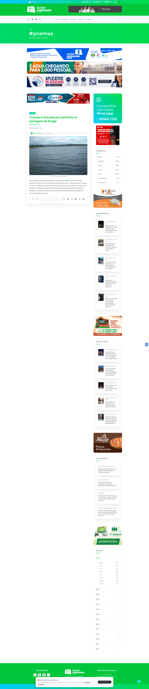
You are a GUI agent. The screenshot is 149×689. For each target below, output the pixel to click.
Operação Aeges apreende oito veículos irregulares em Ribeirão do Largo (111, 247)
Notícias (64, 19)
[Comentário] (33, 199)
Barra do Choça (108, 182)
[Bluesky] (83, 199)
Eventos (73, 19)
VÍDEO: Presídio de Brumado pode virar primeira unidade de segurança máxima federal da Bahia (111, 420)
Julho (108, 566)
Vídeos (81, 19)
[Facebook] (32, 19)
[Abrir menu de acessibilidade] (139, 681)
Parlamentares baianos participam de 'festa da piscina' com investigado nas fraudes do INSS (111, 355)
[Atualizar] (119, 2)
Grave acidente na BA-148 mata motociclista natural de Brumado (111, 388)
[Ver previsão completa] (115, 2)
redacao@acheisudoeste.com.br (107, 676)
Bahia (108, 174)
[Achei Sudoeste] (39, 9)
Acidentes (108, 161)
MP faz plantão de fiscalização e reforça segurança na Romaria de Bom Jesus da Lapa (110, 372)
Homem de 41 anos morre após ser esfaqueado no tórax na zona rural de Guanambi (110, 265)
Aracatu (108, 170)
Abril (108, 575)
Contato (89, 19)
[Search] (118, 19)
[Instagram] (28, 19)
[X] (40, 19)
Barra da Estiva (108, 178)
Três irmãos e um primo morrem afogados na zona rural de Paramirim (110, 404)
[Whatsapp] (64, 199)
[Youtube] (36, 19)
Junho (108, 569)
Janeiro (108, 584)
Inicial (57, 19)
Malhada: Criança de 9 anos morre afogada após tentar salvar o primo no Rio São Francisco (111, 302)
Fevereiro (108, 581)
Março (108, 578)
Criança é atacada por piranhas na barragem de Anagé (53, 119)
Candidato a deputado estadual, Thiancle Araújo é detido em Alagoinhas (111, 283)
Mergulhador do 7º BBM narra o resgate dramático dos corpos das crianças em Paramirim (111, 229)
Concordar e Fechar (104, 682)
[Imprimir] (37, 199)
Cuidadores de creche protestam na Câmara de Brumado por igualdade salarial (107, 484)
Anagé (108, 165)
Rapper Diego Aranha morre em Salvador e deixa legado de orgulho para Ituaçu (107, 470)
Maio (108, 572)
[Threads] (79, 199)
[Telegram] (75, 199)
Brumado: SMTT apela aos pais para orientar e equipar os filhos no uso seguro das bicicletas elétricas (107, 498)
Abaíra (108, 157)
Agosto (108, 563)
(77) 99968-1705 (107, 674)
